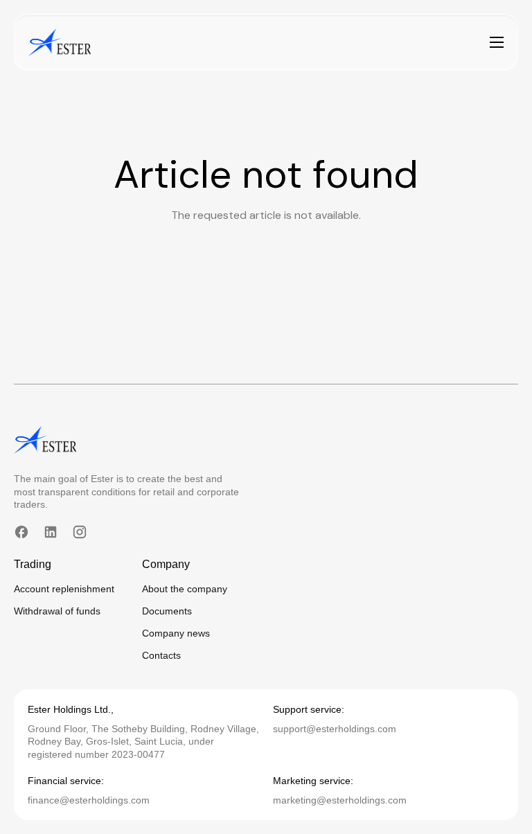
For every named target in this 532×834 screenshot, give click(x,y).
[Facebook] (21, 532)
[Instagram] (79, 532)
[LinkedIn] (50, 532)
